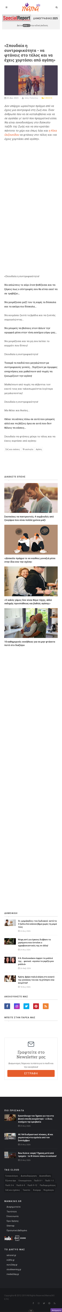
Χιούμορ (37, 1190)
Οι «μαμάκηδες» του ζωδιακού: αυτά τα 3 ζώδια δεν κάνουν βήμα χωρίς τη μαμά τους (37, 924)
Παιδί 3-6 (9, 1185)
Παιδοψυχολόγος (48, 1185)
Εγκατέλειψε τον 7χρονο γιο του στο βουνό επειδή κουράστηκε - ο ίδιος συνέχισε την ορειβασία (36, 1119)
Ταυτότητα (12, 1211)
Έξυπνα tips (10, 1180)
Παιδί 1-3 (49, 1180)
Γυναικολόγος (11, 1176)
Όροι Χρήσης (13, 1221)
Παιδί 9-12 (32, 1185)
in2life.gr (11, 1260)
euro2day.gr (12, 1265)
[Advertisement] (31, 771)
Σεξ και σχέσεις (12, 449)
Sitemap (10, 1226)
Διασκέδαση (45, 1176)
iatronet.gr (11, 1255)
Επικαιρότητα (25, 1180)
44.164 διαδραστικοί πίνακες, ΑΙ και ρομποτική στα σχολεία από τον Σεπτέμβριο (35, 1137)
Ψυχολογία (28, 449)
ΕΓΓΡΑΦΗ (31, 1073)
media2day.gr (13, 1274)
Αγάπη (39, 449)
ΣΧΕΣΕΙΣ (48, 98)
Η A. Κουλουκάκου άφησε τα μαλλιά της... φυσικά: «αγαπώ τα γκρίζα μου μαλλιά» (36, 961)
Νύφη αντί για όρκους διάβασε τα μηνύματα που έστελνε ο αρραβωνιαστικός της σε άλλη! (34, 942)
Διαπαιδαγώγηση (29, 1176)
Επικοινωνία (12, 1216)
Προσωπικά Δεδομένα (17, 1230)
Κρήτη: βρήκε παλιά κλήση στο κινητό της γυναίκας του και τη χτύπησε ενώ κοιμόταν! (36, 980)
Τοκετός (26, 1190)
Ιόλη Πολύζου (31, 98)
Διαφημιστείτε (13, 1207)
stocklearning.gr (14, 1269)
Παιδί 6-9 (20, 1185)
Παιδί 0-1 (38, 1180)
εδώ (25, 25)
